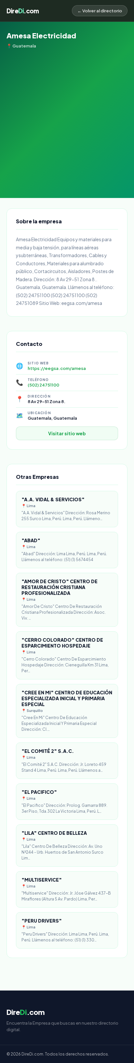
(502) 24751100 (43, 384)
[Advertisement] (67, 119)
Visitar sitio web (67, 433)
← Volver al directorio (99, 10)
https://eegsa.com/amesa (57, 368)
